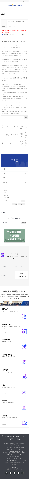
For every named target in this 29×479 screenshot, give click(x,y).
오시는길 (17, 439)
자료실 (5, 182)
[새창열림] (6, 473)
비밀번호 (6, 195)
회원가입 (20, 1)
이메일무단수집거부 (20, 436)
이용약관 (11, 439)
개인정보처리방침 (9, 436)
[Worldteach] (14, 468)
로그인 (26, 1)
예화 (4, 178)
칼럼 (4, 173)
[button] (11, 26)
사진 (4, 169)
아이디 (5, 190)
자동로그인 (7, 200)
